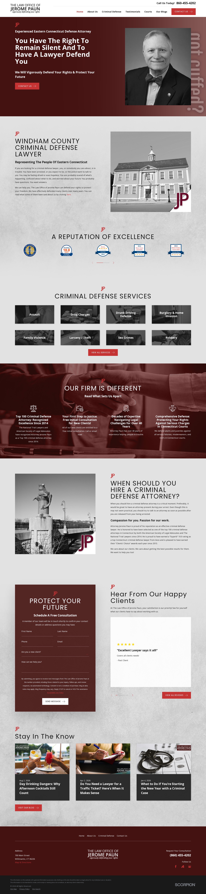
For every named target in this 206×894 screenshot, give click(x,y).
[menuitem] (13, 889)
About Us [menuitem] (92, 11)
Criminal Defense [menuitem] (111, 11)
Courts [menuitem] (148, 11)
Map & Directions (23, 862)
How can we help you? (31, 662)
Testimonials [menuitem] (133, 11)
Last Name (62, 631)
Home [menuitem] (80, 11)
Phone (24, 642)
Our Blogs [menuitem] (161, 11)
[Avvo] (182, 866)
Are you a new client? (31, 652)
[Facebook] (175, 866)
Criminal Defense (106, 835)
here (69, 194)
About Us (91, 835)
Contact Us (122, 835)
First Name (26, 631)
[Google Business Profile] (189, 866)
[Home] (25, 8)
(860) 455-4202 (180, 855)
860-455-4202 (186, 3)
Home (81, 835)
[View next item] (113, 263)
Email (59, 642)
